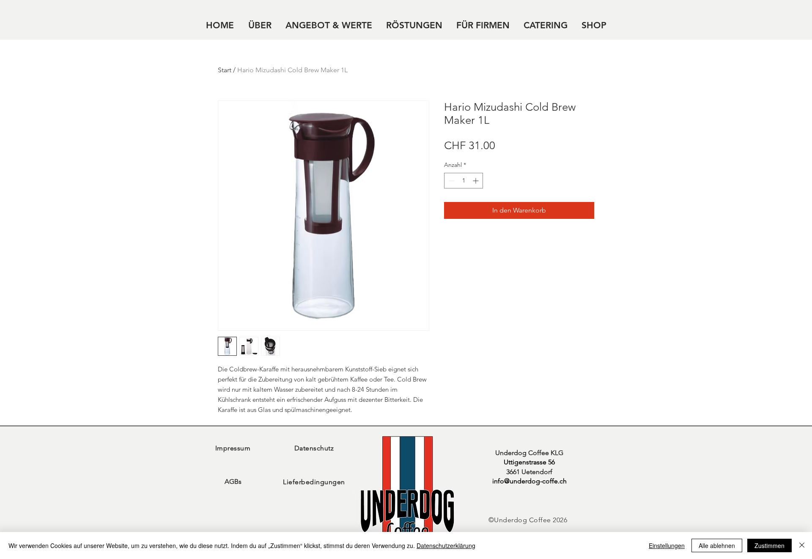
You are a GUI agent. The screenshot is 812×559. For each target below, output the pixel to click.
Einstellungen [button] (667, 545)
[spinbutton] (463, 180)
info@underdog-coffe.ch (529, 481)
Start (224, 70)
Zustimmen (769, 545)
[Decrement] (450, 180)
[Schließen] (802, 545)
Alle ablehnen (717, 545)
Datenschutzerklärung (446, 545)
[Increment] (476, 180)
